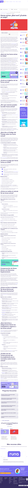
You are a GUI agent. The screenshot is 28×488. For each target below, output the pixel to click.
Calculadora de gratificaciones (24, 35)
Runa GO (5, 478)
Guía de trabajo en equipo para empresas (23, 63)
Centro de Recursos (11, 479)
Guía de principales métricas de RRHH (23, 56)
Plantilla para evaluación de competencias (24, 100)
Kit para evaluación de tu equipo (23, 69)
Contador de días (5, 459)
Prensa (14, 479)
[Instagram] (22, 485)
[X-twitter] (25, 485)
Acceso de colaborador (1, 479)
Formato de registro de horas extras (23, 93)
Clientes (10, 478)
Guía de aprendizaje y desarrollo (23, 59)
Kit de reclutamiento (24, 80)
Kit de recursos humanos (23, 76)
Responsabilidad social (15, 481)
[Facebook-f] (21, 485)
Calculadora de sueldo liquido (23, 39)
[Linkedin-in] (19, 485)
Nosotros (14, 478)
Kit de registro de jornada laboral (23, 73)
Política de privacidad (15, 483)
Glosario (10, 480)
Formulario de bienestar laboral (23, 97)
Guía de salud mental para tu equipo (23, 52)
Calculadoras (10, 481)
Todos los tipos (15, 9)
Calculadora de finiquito (23, 42)
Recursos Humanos (5, 9)
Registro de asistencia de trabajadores (23, 104)
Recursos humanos (3, 13)
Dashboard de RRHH (23, 90)
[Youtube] (24, 485)
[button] (1, 456)
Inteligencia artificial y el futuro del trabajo (23, 48)
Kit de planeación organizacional (24, 83)
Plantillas (10, 482)
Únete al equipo (15, 480)
